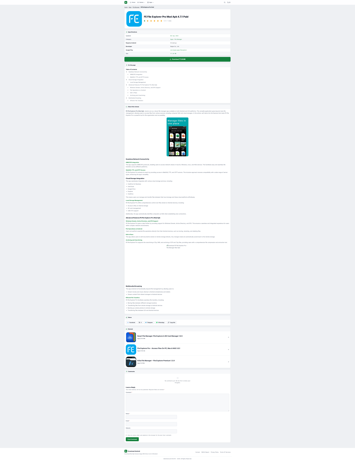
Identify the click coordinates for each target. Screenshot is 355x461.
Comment (129, 392)
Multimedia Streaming (135, 98)
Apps (150, 2)
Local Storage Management (138, 82)
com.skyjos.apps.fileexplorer (178, 50)
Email (128, 421)
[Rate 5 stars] (161, 20)
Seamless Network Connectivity (138, 72)
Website (128, 428)
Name (128, 413)
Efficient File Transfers (136, 100)
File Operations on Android (138, 90)
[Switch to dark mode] (229, 2)
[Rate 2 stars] (151, 20)
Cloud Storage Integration (136, 79)
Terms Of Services (225, 452)
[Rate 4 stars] (157, 20)
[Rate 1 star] (147, 20)
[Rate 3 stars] (154, 20)
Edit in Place (133, 92)
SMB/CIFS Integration (136, 74)
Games (141, 2)
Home (133, 2)
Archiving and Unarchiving (137, 95)
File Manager (136, 7)
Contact (197, 452)
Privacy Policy (215, 452)
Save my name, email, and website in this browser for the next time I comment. (149, 435)
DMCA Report (205, 452)
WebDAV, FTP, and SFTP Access (139, 77)
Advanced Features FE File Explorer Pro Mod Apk (143, 85)
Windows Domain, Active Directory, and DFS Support (145, 87)
